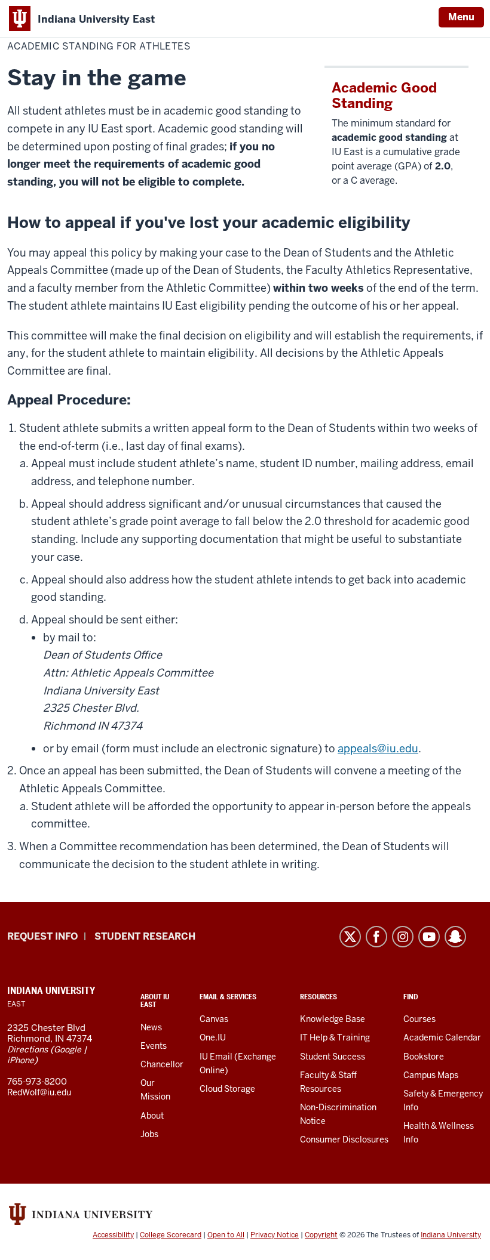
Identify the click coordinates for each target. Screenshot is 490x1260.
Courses (419, 1019)
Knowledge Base (332, 1019)
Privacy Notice (274, 1235)
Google (67, 1049)
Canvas (214, 1019)
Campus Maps (430, 1075)
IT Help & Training (335, 1037)
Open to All (225, 1235)
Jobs (149, 1134)
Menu (461, 17)
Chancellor (161, 1064)
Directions (27, 1049)
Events (153, 1045)
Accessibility (113, 1235)
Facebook (376, 936)
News (151, 1027)
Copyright (321, 1235)
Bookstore (423, 1056)
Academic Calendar (442, 1037)
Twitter (350, 936)
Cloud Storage (227, 1088)
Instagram (403, 936)
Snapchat (455, 936)
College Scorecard (170, 1235)
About (152, 1115)
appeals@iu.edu (378, 748)
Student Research (144, 936)
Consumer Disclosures (344, 1139)
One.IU (213, 1037)
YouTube (429, 936)
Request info (42, 936)
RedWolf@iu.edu (39, 1092)
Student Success (332, 1056)
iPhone (20, 1060)
